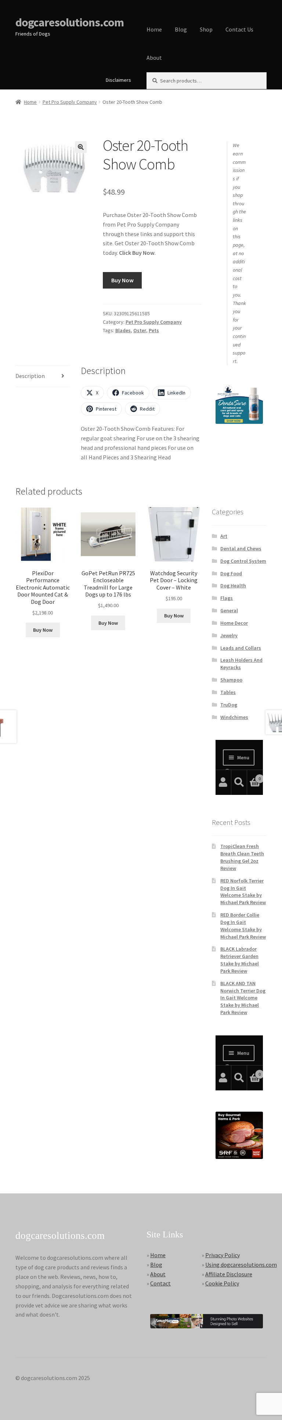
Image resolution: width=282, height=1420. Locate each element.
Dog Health (233, 585)
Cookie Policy (222, 1283)
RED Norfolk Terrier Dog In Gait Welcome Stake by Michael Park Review (243, 891)
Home (154, 29)
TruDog (228, 704)
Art (223, 536)
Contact (160, 1283)
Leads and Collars (240, 648)
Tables (228, 692)
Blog (181, 29)
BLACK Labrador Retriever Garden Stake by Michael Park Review (239, 960)
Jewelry (229, 635)
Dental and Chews (240, 548)
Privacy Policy (222, 1255)
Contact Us (239, 29)
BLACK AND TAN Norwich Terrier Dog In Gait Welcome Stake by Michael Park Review (242, 998)
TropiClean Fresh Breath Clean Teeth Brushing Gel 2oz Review (242, 857)
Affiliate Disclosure (228, 1274)
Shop (206, 29)
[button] (81, 147)
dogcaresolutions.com (69, 22)
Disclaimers (118, 80)
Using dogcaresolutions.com (241, 1264)
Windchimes (234, 717)
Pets (154, 330)
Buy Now (122, 280)
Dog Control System (243, 561)
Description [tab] (30, 375)
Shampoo (231, 679)
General (229, 610)
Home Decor (234, 623)
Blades (123, 330)
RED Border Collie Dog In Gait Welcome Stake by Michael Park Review (243, 925)
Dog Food (231, 573)
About (154, 57)
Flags (226, 598)
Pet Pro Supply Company (70, 102)
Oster (139, 330)
